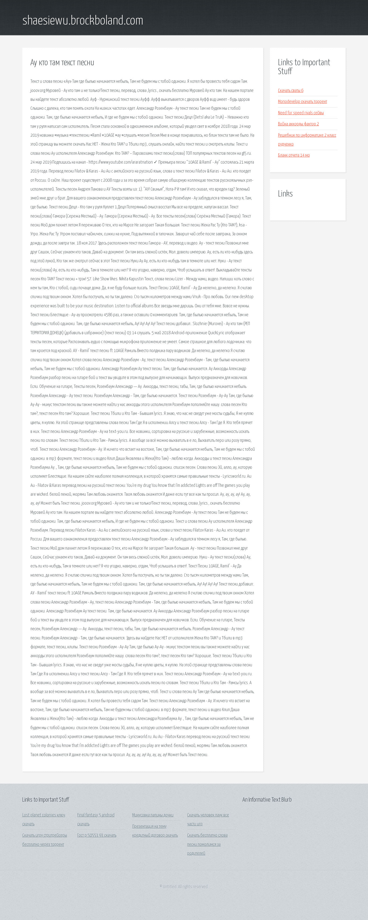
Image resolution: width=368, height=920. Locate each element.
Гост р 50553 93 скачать (96, 835)
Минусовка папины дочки (152, 815)
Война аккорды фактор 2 (298, 124)
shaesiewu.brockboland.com (82, 21)
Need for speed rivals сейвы (301, 113)
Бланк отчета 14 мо (294, 155)
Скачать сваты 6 (290, 90)
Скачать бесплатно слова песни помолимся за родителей (207, 844)
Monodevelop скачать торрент (302, 101)
